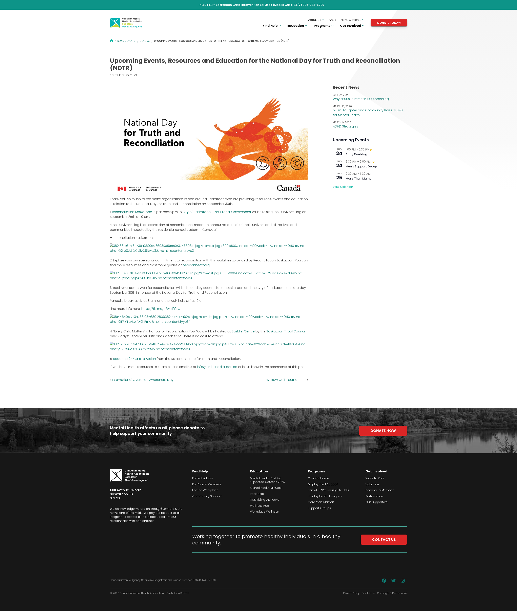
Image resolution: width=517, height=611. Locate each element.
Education (296, 26)
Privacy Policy (351, 593)
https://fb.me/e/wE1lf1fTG (160, 308)
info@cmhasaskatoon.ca (217, 367)
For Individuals (202, 478)
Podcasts (257, 494)
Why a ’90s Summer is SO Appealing (361, 99)
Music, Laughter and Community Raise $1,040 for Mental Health (368, 112)
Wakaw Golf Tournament (286, 379)
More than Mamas (321, 502)
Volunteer (372, 484)
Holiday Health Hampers (325, 496)
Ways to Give (375, 478)
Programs (322, 26)
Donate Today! (389, 23)
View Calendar (343, 187)
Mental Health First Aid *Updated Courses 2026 (267, 480)
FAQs (332, 20)
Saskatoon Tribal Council (285, 331)
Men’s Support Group (361, 166)
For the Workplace (205, 490)
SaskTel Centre (243, 331)
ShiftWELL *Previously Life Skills (328, 490)
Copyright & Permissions (392, 593)
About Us (315, 20)
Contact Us (384, 539)
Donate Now (383, 430)
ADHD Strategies (345, 126)
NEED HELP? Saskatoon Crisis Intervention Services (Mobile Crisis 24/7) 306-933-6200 (262, 5)
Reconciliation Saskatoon (132, 212)
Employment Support (323, 484)
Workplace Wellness (264, 512)
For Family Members (206, 484)
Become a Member (380, 490)
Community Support (207, 496)
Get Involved (351, 26)
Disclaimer (368, 593)
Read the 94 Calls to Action (134, 358)
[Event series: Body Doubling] (371, 149)
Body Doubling (356, 154)
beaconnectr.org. (196, 265)
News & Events (351, 20)
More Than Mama (359, 179)
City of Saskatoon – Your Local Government (217, 212)
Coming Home (318, 478)
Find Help (270, 26)
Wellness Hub (259, 506)
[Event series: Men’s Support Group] (373, 161)
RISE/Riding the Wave (265, 500)
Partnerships (375, 496)
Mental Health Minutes (266, 488)
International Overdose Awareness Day (142, 379)
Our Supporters (377, 502)
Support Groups (319, 508)
